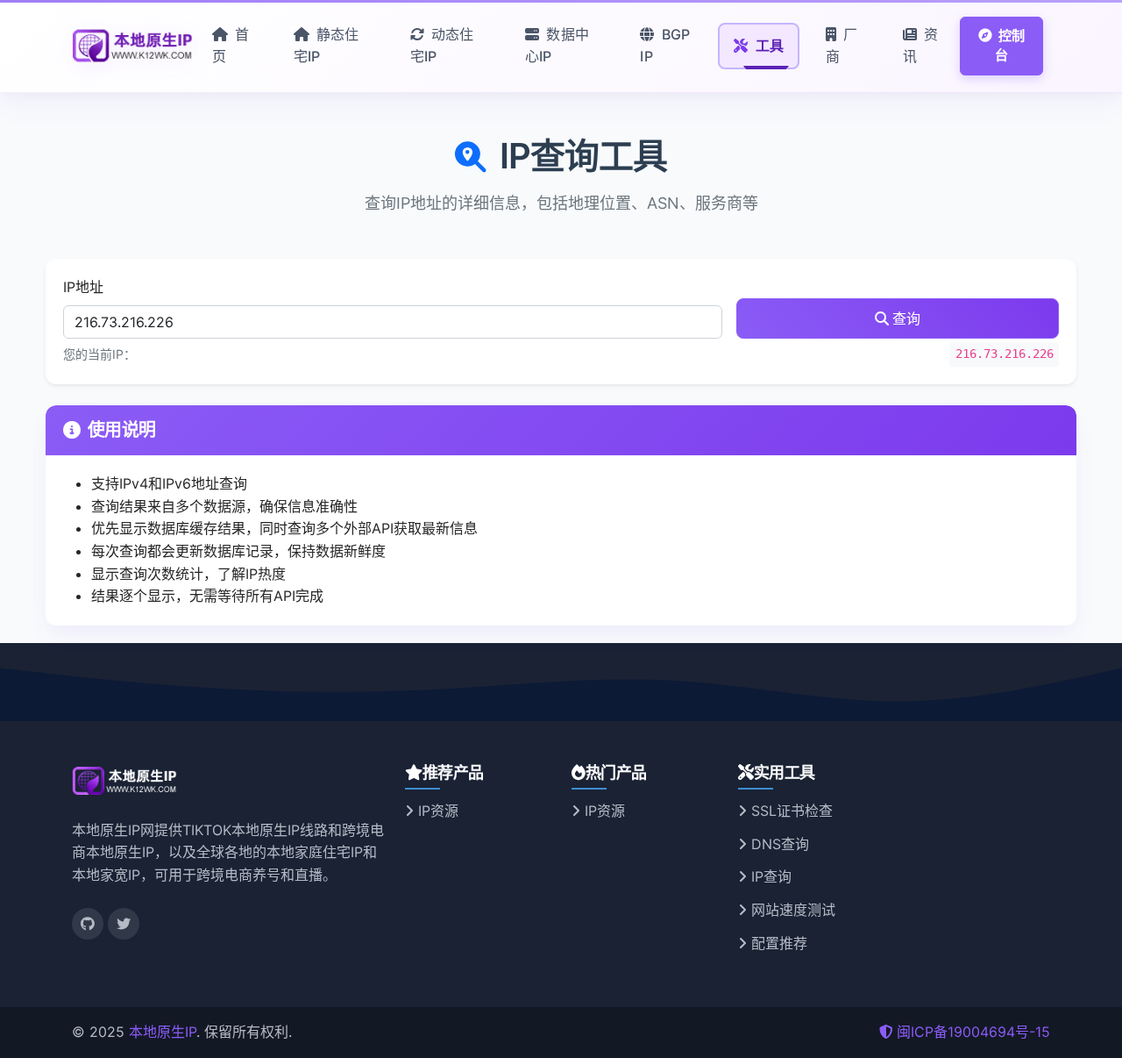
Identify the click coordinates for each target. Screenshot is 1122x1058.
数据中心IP (557, 45)
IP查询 (769, 876)
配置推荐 (777, 943)
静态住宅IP (326, 45)
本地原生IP (162, 1031)
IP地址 (83, 287)
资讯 (921, 45)
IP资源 (436, 810)
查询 (906, 318)
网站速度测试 (791, 910)
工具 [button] (768, 45)
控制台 (1010, 45)
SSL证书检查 (790, 810)
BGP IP (665, 45)
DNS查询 (778, 844)
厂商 (842, 45)
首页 (231, 45)
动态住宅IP (442, 45)
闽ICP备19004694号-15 (973, 1031)
